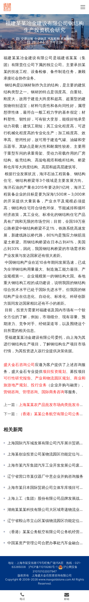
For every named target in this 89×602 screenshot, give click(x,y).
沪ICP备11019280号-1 (43, 567)
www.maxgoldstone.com (54, 579)
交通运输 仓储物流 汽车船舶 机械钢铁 (47, 38)
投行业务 (39, 385)
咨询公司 (27, 364)
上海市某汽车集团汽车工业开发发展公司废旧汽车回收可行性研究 (46, 465)
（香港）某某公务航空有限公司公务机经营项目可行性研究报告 (46, 532)
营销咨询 (11, 391)
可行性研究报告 (17, 378)
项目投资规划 (54, 371)
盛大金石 (11, 364)
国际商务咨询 (53, 391)
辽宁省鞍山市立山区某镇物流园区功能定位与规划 (46, 520)
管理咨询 (30, 391)
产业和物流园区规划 (52, 378)
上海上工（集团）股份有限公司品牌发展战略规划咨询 (46, 498)
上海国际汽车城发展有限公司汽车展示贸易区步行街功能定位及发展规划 (46, 443)
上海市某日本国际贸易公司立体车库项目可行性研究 (46, 487)
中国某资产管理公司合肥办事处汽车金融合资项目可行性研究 (46, 543)
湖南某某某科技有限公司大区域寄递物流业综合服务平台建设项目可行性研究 (46, 509)
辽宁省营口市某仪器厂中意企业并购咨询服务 (45, 476)
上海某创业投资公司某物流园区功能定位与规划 (46, 454)
